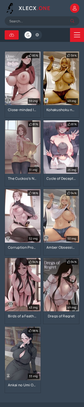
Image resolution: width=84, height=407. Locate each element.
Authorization (74, 8)
